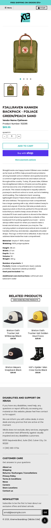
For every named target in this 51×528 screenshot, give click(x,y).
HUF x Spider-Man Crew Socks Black (38, 369)
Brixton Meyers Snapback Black (13, 369)
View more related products (25, 300)
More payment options (25, 160)
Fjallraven (22, 120)
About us (7, 467)
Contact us (8, 491)
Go (45, 512)
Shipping (7, 470)
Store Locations (10, 488)
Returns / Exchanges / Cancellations (20, 473)
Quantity (6, 132)
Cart (42, 8)
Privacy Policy (9, 476)
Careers (6, 485)
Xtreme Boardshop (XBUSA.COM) (25, 519)
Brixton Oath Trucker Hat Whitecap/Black (13, 333)
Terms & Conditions (12, 479)
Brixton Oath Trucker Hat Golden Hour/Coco (38, 333)
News (5, 482)
